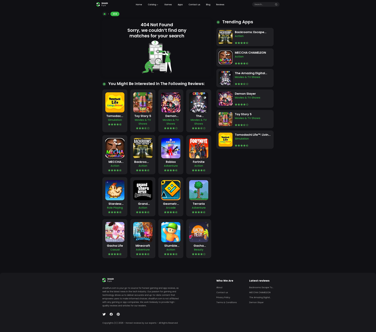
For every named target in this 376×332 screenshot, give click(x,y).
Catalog (152, 4)
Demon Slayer (256, 302)
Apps (180, 4)
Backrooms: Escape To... (261, 287)
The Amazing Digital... (260, 297)
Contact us (194, 4)
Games (168, 4)
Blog (208, 4)
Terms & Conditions (226, 302)
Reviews (220, 4)
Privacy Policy (223, 297)
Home (139, 4)
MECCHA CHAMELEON (260, 292)
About (219, 287)
